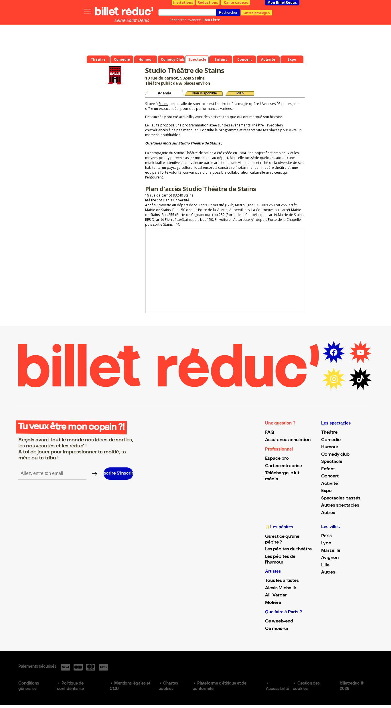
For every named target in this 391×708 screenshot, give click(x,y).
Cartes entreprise (283, 466)
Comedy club (335, 455)
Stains (163, 103)
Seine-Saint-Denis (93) (131, 23)
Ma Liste (212, 19)
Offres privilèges (257, 12)
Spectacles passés (340, 498)
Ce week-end (279, 621)
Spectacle (331, 462)
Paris (326, 536)
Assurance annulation (288, 440)
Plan (240, 93)
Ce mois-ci (276, 629)
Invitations (183, 2)
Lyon (326, 543)
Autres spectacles (340, 505)
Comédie (331, 440)
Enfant (328, 469)
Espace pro (277, 459)
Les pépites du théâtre (288, 549)
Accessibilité (277, 689)
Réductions (208, 2)
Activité (329, 484)
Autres (328, 513)
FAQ (269, 433)
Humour (329, 447)
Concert (330, 476)
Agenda (164, 93)
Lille (325, 565)
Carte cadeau (236, 2)
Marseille (330, 551)
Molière (273, 603)
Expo (326, 491)
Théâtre (257, 125)
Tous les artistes (282, 581)
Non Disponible (204, 93)
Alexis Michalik (280, 588)
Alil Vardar (276, 595)
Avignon (330, 558)
